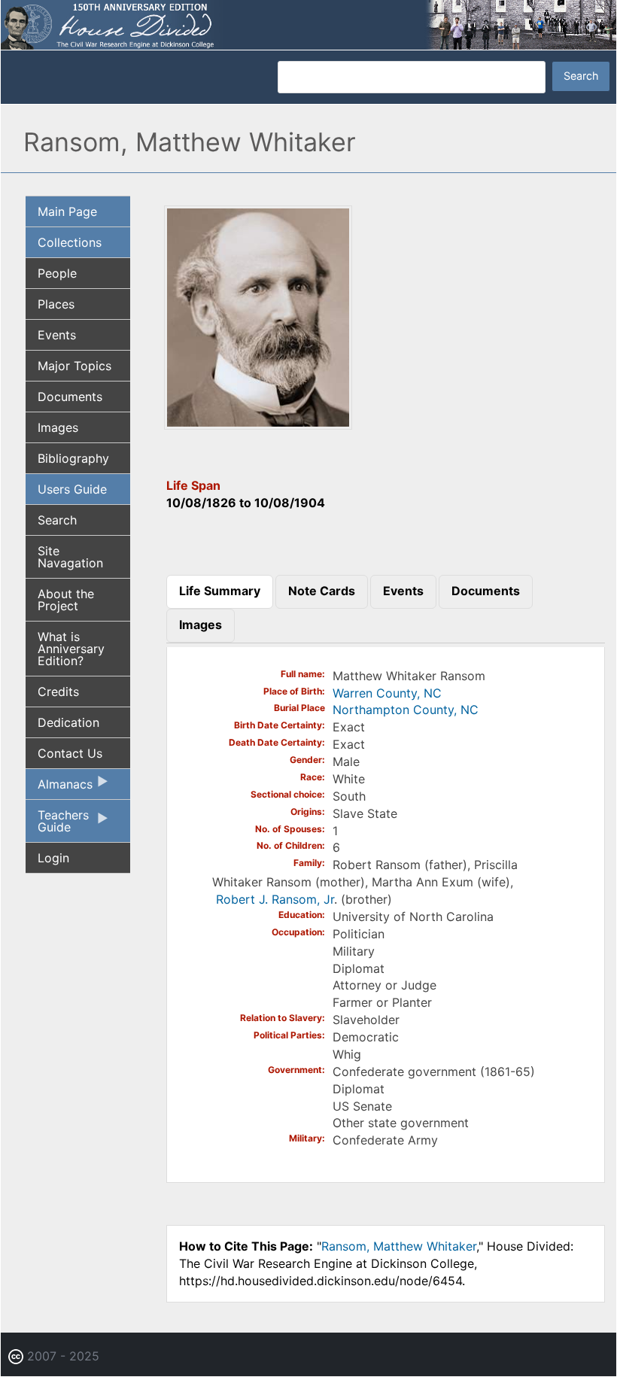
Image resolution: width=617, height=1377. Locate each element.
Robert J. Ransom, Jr (275, 899)
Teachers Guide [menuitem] (57, 824)
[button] (258, 424)
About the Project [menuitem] (66, 599)
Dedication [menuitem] (68, 722)
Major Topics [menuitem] (74, 365)
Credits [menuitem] (58, 691)
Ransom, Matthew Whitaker (398, 1246)
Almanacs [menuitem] (59, 788)
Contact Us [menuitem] (70, 753)
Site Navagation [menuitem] (70, 556)
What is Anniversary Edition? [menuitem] (71, 648)
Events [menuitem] (57, 334)
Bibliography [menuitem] (73, 458)
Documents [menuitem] (70, 396)
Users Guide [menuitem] (72, 489)
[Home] (308, 23)
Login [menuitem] (53, 857)
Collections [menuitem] (70, 242)
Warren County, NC (387, 693)
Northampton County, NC (406, 709)
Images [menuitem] (58, 427)
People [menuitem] (57, 273)
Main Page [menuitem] (67, 211)
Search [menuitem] (57, 519)
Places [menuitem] (56, 304)
